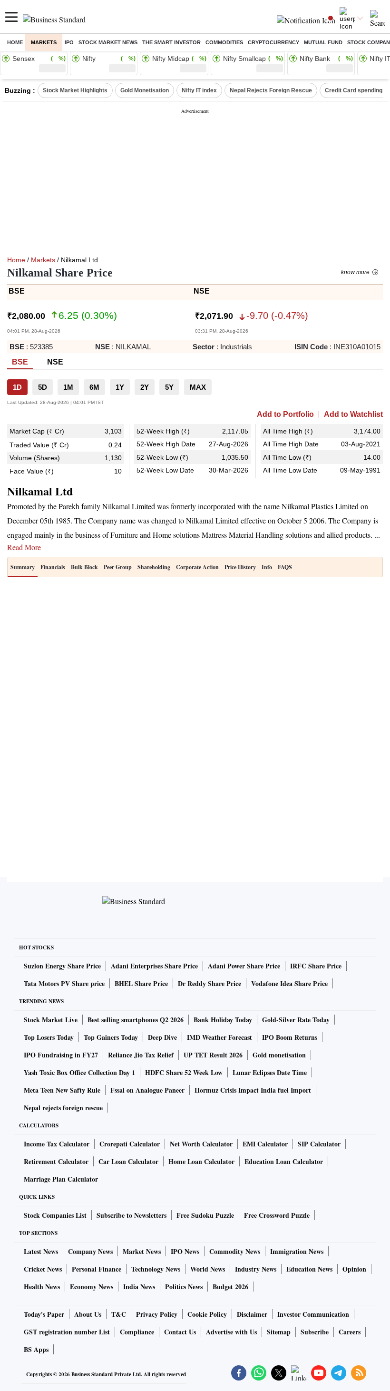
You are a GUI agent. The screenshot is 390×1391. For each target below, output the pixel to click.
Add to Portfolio (285, 414)
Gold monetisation (279, 1055)
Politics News (184, 1287)
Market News (142, 1251)
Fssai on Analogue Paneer (147, 1090)
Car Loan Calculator (128, 1161)
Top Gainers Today (111, 1037)
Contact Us (180, 1332)
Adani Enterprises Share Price (154, 966)
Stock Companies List (55, 1215)
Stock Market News (107, 42)
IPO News (185, 1251)
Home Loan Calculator (201, 1161)
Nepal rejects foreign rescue (63, 1108)
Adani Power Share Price (244, 966)
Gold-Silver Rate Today (296, 1020)
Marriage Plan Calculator (61, 1179)
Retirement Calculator (56, 1161)
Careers (350, 1332)
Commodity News (234, 1251)
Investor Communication (313, 1314)
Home (15, 42)
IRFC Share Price (315, 966)
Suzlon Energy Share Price (62, 966)
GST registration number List (67, 1332)
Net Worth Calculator (201, 1144)
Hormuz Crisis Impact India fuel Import (253, 1090)
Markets (44, 42)
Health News (42, 1287)
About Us (87, 1314)
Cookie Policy (207, 1314)
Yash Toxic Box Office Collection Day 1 (79, 1072)
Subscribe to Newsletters (131, 1215)
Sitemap (279, 1332)
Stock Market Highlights (75, 90)
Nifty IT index (199, 90)
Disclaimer (252, 1314)
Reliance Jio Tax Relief (141, 1055)
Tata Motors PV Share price (64, 983)
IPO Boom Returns (289, 1037)
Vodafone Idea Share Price (289, 983)
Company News (90, 1251)
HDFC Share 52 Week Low (184, 1072)
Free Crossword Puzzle (277, 1215)
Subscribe (315, 1332)
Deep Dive (162, 1037)
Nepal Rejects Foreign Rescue (271, 90)
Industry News (255, 1269)
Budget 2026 (230, 1287)
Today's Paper (44, 1314)
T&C (118, 1314)
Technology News (155, 1269)
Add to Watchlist (353, 414)
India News (139, 1287)
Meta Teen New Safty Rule (62, 1090)
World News (207, 1269)
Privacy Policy (156, 1314)
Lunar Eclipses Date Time (270, 1072)
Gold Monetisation (144, 90)
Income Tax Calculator (56, 1144)
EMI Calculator (265, 1144)
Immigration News (296, 1251)
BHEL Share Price (141, 983)
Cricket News (43, 1269)
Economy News (91, 1287)
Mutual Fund (323, 42)
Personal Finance (96, 1269)
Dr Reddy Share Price (209, 983)
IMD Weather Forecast (219, 1037)
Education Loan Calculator (283, 1161)
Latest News (41, 1251)
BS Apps (36, 1349)
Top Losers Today (49, 1037)
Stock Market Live (51, 1020)
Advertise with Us (231, 1332)
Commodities (224, 42)
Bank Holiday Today (223, 1020)
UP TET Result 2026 (213, 1055)
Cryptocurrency (273, 42)
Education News (309, 1269)
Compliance (137, 1332)
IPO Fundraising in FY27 (61, 1055)
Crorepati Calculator (129, 1144)
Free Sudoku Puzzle (205, 1215)
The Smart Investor (171, 42)
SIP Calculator (319, 1144)
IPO (69, 42)
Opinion (354, 1269)
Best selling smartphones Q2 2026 (136, 1020)
